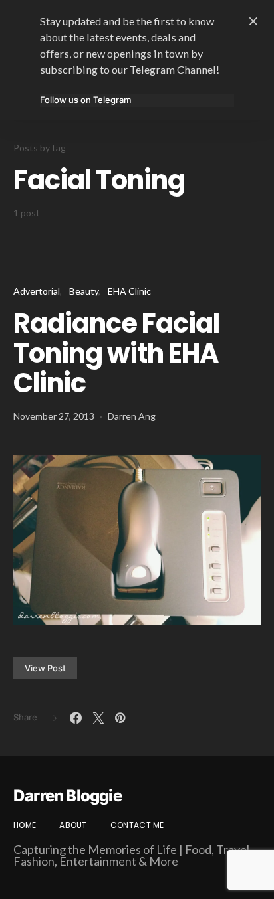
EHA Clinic (129, 291)
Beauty (83, 291)
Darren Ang (132, 416)
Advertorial (36, 291)
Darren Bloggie (67, 796)
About (73, 825)
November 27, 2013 (53, 416)
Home (24, 825)
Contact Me (137, 825)
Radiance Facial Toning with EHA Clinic (116, 353)
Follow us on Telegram (85, 99)
